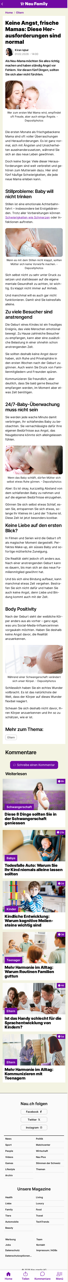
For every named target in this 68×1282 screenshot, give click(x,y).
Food (39, 1209)
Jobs (8, 1244)
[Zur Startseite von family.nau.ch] (34, 4)
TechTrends (42, 1221)
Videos (9, 1157)
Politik (39, 1138)
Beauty (9, 1227)
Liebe (8, 1203)
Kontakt (40, 1244)
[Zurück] (2, 4)
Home (9, 12)
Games (9, 1163)
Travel (39, 1215)
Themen (40, 1169)
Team (39, 1239)
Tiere (8, 1215)
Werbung (10, 1239)
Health (9, 1197)
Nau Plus (41, 1157)
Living (39, 1197)
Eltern (20, 12)
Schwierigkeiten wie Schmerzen (27, 217)
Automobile (11, 1221)
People (9, 1150)
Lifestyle (10, 1169)
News (8, 1138)
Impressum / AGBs (46, 1250)
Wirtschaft (42, 1150)
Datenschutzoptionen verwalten (19, 1255)
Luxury (40, 1203)
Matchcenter (43, 1144)
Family (9, 1209)
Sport (8, 1144)
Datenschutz (12, 1250)
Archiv (9, 1175)
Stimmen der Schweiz (48, 1163)
